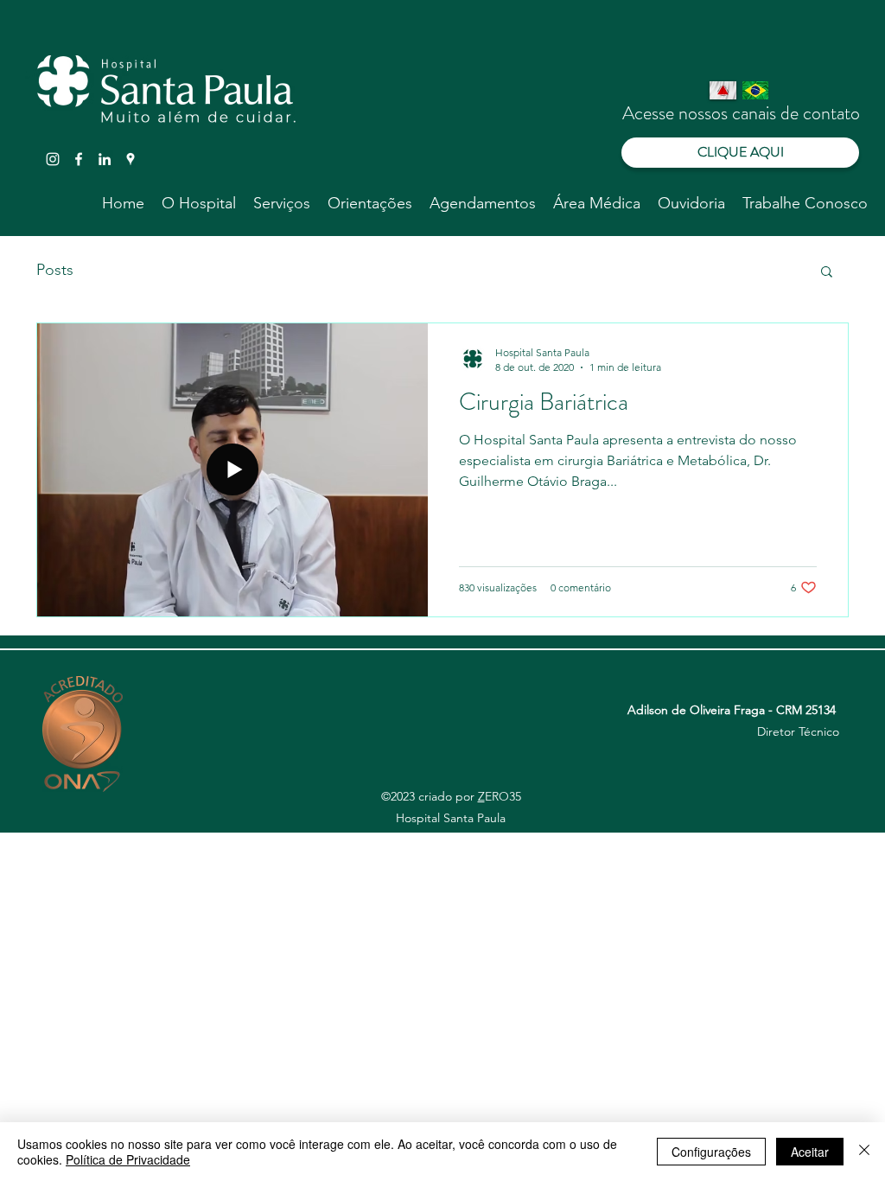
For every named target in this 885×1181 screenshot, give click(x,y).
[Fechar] (864, 1151)
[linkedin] (104, 159)
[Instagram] (52, 159)
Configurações (711, 1151)
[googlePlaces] (130, 159)
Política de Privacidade (128, 1159)
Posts (54, 269)
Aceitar (810, 1151)
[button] (826, 273)
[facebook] (78, 159)
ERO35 (503, 796)
